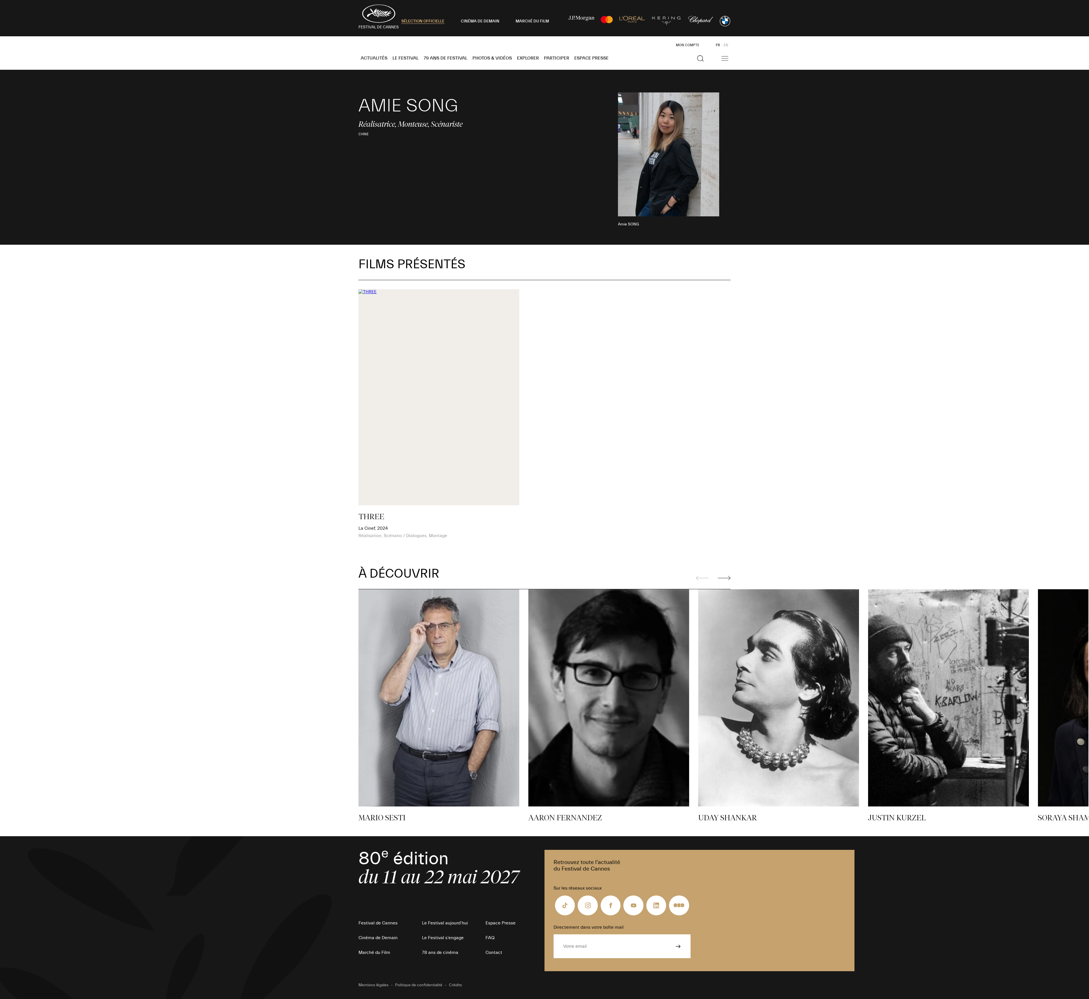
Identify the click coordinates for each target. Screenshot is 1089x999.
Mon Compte (687, 45)
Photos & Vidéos (492, 58)
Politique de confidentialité (418, 985)
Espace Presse (591, 58)
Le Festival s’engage (443, 937)
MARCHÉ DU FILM (532, 21)
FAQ (490, 937)
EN (726, 45)
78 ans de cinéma (440, 952)
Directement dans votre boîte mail (589, 927)
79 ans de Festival (445, 58)
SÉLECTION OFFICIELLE (422, 21)
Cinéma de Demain (378, 937)
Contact (494, 952)
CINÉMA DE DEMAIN (480, 21)
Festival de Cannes (378, 923)
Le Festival (405, 58)
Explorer (528, 58)
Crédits (455, 985)
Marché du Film (374, 952)
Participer (556, 58)
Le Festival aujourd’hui (445, 923)
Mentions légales (373, 985)
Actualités (374, 58)
